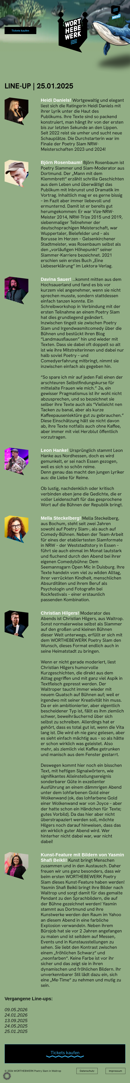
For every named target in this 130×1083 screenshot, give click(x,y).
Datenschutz (87, 1071)
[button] (117, 11)
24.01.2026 (16, 1015)
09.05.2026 (16, 1009)
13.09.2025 (16, 1020)
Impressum (115, 1071)
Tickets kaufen (20, 30)
